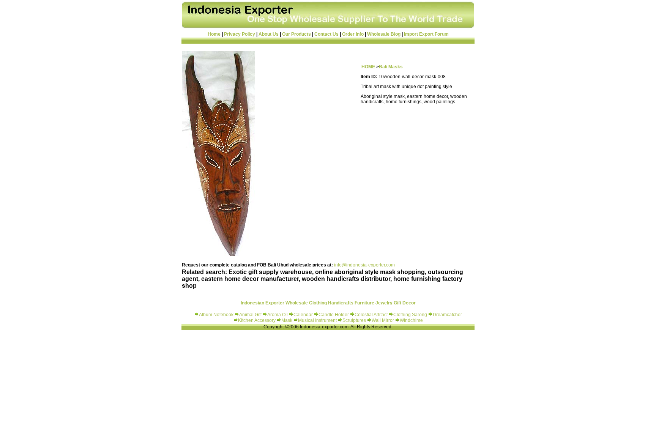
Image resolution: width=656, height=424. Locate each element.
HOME (368, 66)
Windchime (411, 320)
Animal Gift (250, 314)
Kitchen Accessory (257, 320)
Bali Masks (391, 66)
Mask (287, 320)
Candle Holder (334, 314)
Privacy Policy (239, 34)
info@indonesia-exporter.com (364, 265)
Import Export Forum (426, 34)
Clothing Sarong (410, 314)
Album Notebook (216, 314)
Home (214, 34)
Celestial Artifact (371, 314)
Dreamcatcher (447, 314)
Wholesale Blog (384, 34)
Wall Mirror (383, 320)
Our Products (296, 34)
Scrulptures (354, 320)
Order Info (353, 34)
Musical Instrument (318, 320)
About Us (269, 34)
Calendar (303, 314)
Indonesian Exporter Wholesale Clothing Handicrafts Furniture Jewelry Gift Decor (328, 303)
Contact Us (326, 34)
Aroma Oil (277, 314)
